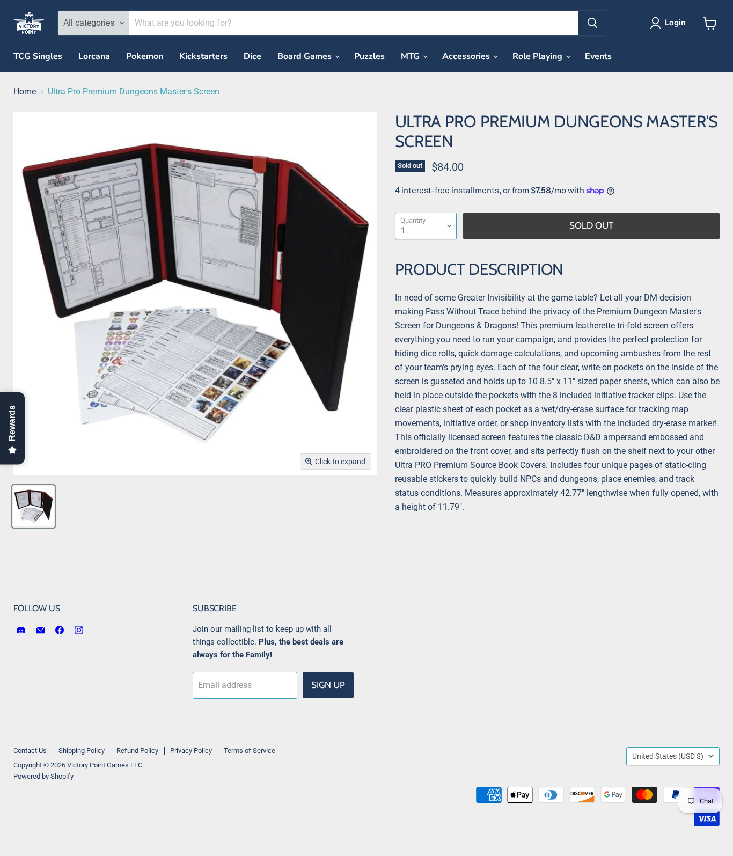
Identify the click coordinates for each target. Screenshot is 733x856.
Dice (252, 56)
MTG (411, 56)
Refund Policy (137, 751)
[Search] (592, 23)
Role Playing (538, 56)
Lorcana (94, 56)
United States (667, 756)
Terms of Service (249, 751)
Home (24, 92)
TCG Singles (37, 56)
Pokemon (144, 56)
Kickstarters (203, 56)
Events (598, 56)
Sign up (328, 684)
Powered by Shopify (43, 776)
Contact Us (30, 751)
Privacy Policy (191, 751)
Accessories (467, 56)
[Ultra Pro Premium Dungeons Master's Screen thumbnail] (33, 506)
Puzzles (369, 56)
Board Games (305, 56)
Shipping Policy (81, 751)
